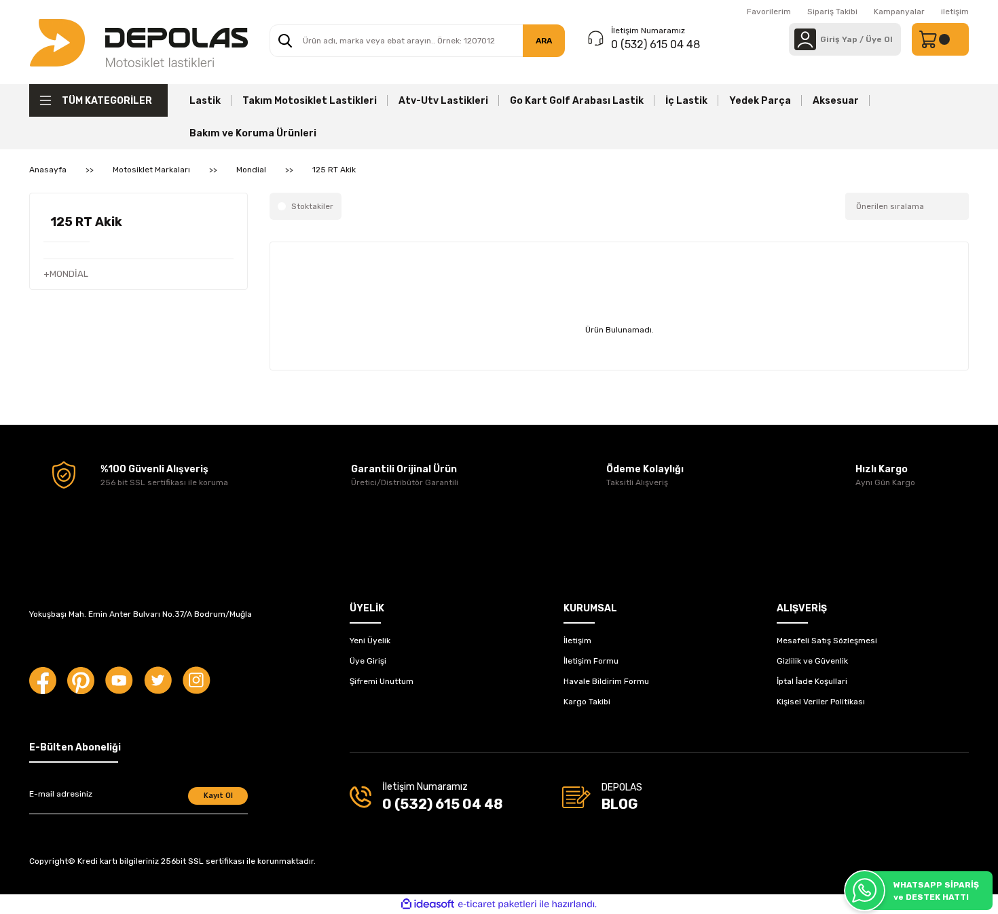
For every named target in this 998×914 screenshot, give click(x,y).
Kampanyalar (899, 11)
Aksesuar (836, 101)
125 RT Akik (334, 169)
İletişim (577, 640)
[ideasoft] (428, 904)
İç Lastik (686, 101)
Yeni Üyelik (370, 640)
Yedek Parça (760, 101)
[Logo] (138, 42)
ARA (544, 40)
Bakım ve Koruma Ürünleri (252, 133)
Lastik (205, 101)
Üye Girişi (368, 661)
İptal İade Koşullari (812, 681)
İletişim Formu (590, 661)
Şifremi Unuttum (381, 681)
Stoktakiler (312, 206)
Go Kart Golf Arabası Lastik (577, 101)
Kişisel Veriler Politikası (821, 701)
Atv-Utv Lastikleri (443, 101)
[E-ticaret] (497, 904)
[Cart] (940, 39)
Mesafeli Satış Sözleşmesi (827, 640)
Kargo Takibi (586, 701)
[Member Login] (805, 39)
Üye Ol (879, 39)
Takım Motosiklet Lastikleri (309, 101)
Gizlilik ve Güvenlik (812, 661)
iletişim (955, 11)
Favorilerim (769, 11)
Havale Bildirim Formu (606, 681)
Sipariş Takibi (832, 11)
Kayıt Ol (218, 795)
